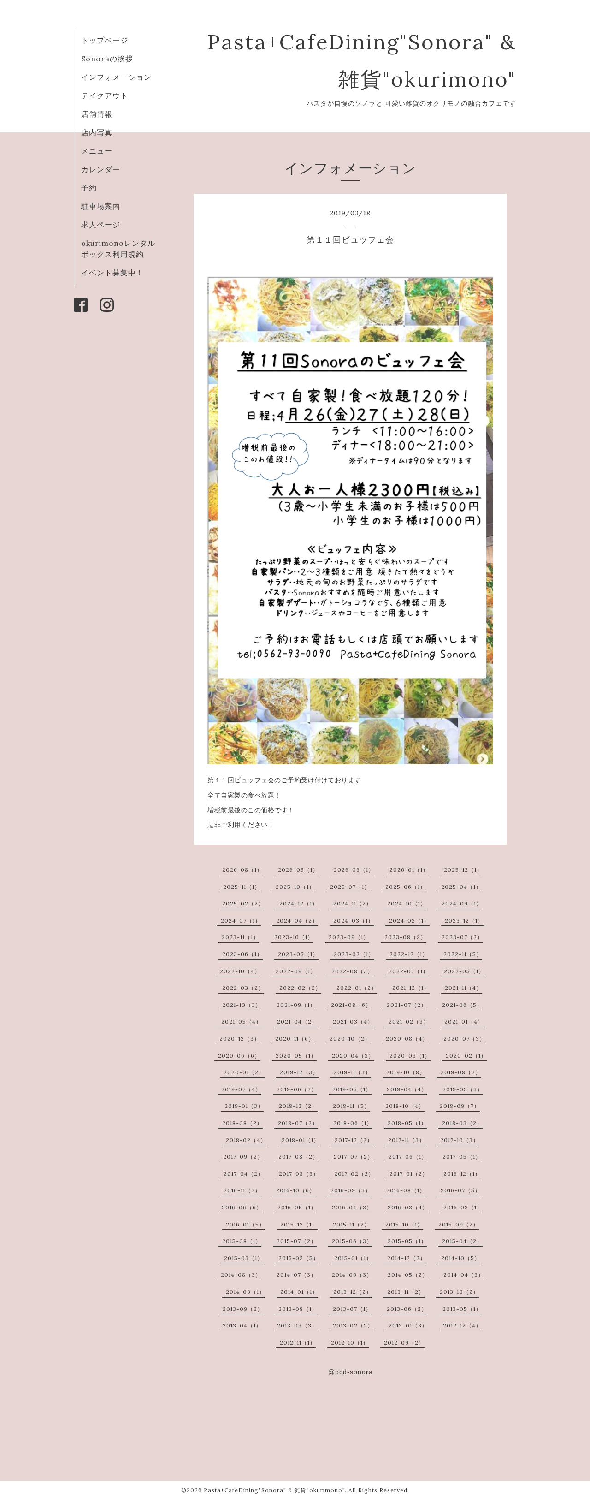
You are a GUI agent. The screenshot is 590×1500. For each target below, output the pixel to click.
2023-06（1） (242, 954)
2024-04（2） (297, 920)
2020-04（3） (353, 1055)
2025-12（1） (463, 869)
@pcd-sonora (350, 1371)
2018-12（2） (298, 1105)
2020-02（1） (466, 1055)
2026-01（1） (409, 869)
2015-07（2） (297, 1241)
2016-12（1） (462, 1173)
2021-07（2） (407, 1004)
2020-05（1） (296, 1055)
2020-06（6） (239, 1055)
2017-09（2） (243, 1156)
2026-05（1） (298, 869)
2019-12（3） (299, 1072)
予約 (89, 187)
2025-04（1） (461, 886)
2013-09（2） (243, 1308)
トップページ (104, 40)
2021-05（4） (241, 1021)
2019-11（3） (352, 1072)
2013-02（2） (353, 1325)
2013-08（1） (298, 1308)
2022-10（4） (240, 971)
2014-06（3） (352, 1274)
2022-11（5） (462, 954)
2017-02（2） (354, 1173)
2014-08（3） (241, 1274)
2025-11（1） (241, 886)
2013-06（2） (407, 1308)
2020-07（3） (464, 1038)
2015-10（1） (404, 1224)
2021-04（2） (297, 1021)
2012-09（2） (404, 1342)
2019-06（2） (297, 1089)
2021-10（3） (241, 1004)
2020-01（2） (244, 1072)
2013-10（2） (459, 1291)
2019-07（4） (241, 1089)
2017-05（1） (461, 1156)
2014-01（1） (299, 1291)
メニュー (96, 150)
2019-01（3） (244, 1105)
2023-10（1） (293, 937)
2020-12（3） (239, 1038)
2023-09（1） (349, 937)
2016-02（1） (463, 1207)
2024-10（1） (406, 903)
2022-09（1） (296, 971)
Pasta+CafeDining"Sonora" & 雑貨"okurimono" (274, 1490)
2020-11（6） (294, 1038)
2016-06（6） (242, 1207)
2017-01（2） (408, 1173)
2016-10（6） (295, 1190)
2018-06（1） (352, 1122)
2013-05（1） (462, 1308)
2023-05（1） (298, 954)
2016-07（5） (461, 1190)
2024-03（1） (353, 920)
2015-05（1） (407, 1241)
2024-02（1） (409, 920)
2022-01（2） (356, 987)
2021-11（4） (463, 987)
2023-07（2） (462, 937)
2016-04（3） (352, 1207)
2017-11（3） (406, 1140)
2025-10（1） (295, 886)
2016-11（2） (242, 1190)
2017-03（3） (299, 1173)
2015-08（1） (241, 1241)
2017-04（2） (244, 1173)
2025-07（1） (350, 886)
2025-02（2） (243, 903)
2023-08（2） (405, 937)
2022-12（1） (408, 954)
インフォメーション (116, 77)
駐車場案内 (100, 206)
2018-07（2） (298, 1122)
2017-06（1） (408, 1156)
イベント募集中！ (112, 272)
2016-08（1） (405, 1190)
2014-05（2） (408, 1274)
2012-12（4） (462, 1325)
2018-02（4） (246, 1140)
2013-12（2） (352, 1291)
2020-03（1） (410, 1055)
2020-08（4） (407, 1038)
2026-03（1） (354, 869)
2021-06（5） (462, 1004)
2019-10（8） (405, 1072)
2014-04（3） (463, 1274)
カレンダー (100, 169)
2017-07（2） (353, 1156)
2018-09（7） (460, 1105)
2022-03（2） (243, 987)
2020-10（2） (350, 1038)
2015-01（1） (353, 1258)
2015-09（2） (458, 1224)
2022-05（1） (464, 971)
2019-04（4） (407, 1089)
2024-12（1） (298, 903)
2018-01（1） (300, 1140)
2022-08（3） (352, 971)
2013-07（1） (352, 1308)
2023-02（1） (354, 954)
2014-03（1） (245, 1291)
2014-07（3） (297, 1274)
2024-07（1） (241, 920)
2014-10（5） (460, 1258)
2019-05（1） (352, 1089)
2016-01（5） (245, 1224)
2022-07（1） (409, 971)
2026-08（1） (242, 869)
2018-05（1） (407, 1122)
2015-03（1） (243, 1258)
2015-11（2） (351, 1224)
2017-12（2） (354, 1140)
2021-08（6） (351, 1004)
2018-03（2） (462, 1122)
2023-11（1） (240, 937)
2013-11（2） (406, 1291)
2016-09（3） (350, 1190)
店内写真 (96, 132)
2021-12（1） (411, 987)
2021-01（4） (464, 1021)
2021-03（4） (353, 1021)
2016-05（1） (297, 1207)
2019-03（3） (462, 1089)
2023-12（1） (464, 920)
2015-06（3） (352, 1241)
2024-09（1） (462, 903)
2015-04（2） (462, 1241)
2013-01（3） (408, 1325)
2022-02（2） (300, 987)
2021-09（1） (296, 1004)
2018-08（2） (242, 1122)
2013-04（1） (242, 1325)
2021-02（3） (409, 1021)
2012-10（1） (350, 1342)
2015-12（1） (299, 1224)
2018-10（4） (405, 1105)
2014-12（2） (406, 1258)
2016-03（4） (408, 1207)
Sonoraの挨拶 (107, 58)
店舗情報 (96, 114)
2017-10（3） (459, 1140)
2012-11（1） (298, 1342)
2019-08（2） (461, 1072)
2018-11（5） (351, 1105)
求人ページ (100, 224)
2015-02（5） (298, 1258)
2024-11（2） (352, 903)
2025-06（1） (405, 886)
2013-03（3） (297, 1325)
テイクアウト (104, 95)
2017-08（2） (298, 1156)
